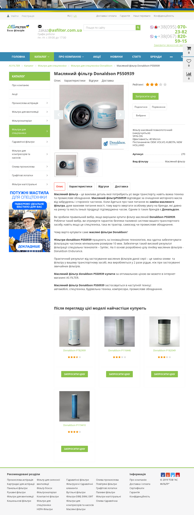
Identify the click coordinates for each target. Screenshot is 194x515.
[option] (91, 117)
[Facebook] (163, 475)
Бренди (156, 56)
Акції (97, 56)
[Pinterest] (178, 475)
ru (69, 15)
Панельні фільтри (17, 488)
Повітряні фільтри (106, 484)
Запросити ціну (145, 96)
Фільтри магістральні (24, 184)
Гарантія (125, 15)
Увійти (15, 16)
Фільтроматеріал (22, 120)
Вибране (141, 115)
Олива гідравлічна (106, 500)
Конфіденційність (164, 15)
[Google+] (168, 475)
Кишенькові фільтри (19, 500)
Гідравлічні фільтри (23, 141)
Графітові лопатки (22, 175)
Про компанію (70, 56)
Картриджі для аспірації (20, 484)
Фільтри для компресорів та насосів (21, 154)
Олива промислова (23, 166)
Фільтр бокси (44, 488)
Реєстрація (28, 16)
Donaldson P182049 (164, 350)
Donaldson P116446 (119, 350)
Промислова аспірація (25, 103)
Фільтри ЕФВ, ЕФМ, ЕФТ (79, 496)
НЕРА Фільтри (45, 509)
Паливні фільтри (105, 492)
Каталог (40, 56)
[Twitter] (173, 475)
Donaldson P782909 (74, 350)
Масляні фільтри (75, 509)
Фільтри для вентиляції (25, 111)
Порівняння (158, 107)
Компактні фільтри (48, 496)
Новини (116, 56)
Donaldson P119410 (74, 425)
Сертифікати (137, 488)
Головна (18, 56)
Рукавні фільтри (16, 492)
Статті (136, 56)
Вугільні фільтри (75, 492)
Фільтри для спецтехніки (19, 131)
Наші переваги (141, 15)
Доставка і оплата (106, 15)
